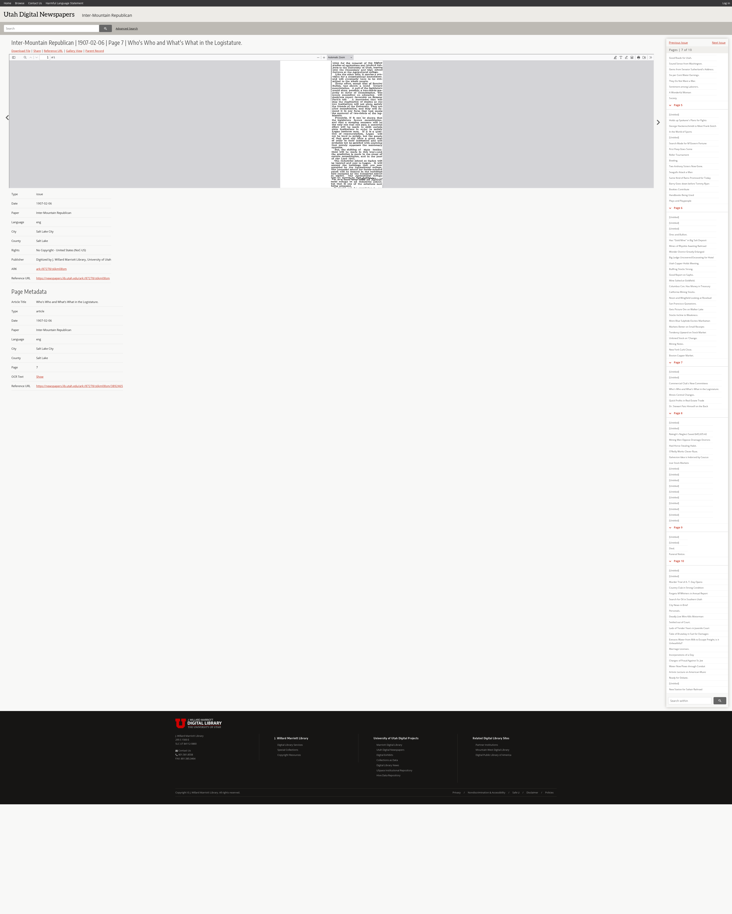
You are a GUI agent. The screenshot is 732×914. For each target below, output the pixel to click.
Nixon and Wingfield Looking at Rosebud (690, 298)
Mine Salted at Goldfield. (682, 280)
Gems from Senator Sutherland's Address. (691, 69)
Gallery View (74, 51)
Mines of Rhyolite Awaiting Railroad (687, 246)
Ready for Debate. (678, 677)
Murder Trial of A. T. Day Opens (685, 582)
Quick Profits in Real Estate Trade (686, 400)
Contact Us (35, 3)
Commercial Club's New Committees (688, 383)
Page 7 (678, 362)
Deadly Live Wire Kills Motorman (686, 616)
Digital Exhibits (384, 755)
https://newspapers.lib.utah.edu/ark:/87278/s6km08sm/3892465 (79, 386)
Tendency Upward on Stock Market (687, 332)
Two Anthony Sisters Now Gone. (686, 166)
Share (37, 51)
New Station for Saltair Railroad (685, 689)
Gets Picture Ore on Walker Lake (686, 309)
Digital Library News (387, 765)
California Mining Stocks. (682, 292)
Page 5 (678, 105)
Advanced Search (127, 28)
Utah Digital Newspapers (390, 749)
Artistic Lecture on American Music (687, 672)
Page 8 (678, 413)
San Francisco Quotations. (683, 303)
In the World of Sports (680, 131)
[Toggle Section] (670, 105)
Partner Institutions (487, 745)
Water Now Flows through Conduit (687, 666)
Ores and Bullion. (678, 234)
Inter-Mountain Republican (107, 15)
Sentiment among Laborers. (684, 86)
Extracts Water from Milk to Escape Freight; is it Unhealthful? (694, 641)
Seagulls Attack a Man (681, 172)
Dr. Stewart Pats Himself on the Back (688, 406)
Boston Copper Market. (681, 355)
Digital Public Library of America (493, 755)
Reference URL (53, 51)
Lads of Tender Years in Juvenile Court (689, 628)
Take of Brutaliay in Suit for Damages (689, 633)
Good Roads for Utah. (680, 58)
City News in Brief (678, 605)
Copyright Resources (289, 755)
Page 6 (678, 208)
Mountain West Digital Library (492, 749)
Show (39, 376)
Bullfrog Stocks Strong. (681, 269)
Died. (672, 548)
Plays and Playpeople (680, 200)
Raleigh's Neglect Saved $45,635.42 (688, 434)
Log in (726, 3)
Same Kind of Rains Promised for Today (690, 178)
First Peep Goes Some (680, 149)
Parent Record (94, 51)
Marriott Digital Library (389, 745)
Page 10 (679, 561)
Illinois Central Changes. (682, 394)
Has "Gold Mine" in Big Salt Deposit (687, 240)
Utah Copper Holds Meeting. (684, 263)
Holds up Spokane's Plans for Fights (688, 120)
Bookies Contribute (679, 189)
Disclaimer (532, 792)
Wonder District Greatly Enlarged (686, 251)
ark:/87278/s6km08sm (51, 269)
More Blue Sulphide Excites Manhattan (689, 320)
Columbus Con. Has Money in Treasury (689, 286)
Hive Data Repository (388, 775)
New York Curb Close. (680, 349)
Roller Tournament (679, 154)
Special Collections (287, 749)
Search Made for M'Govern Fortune (688, 143)
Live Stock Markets (679, 463)
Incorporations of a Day (681, 654)
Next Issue (719, 42)
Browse (19, 3)
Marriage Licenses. (679, 649)
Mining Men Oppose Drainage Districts (689, 439)
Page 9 (678, 527)
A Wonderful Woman (680, 92)
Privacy (457, 792)
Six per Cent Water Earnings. (684, 75)
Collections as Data (387, 760)
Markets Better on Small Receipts (686, 326)
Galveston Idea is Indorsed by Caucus (689, 457)
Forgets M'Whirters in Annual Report (688, 593)
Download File (20, 51)
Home (7, 3)
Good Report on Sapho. (681, 274)
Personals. (674, 610)
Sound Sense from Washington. (685, 63)
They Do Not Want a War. (682, 81)
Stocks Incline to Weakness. (683, 315)
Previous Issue (678, 42)
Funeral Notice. (677, 554)
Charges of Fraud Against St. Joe (686, 660)
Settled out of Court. (679, 622)
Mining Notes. (676, 343)
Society (673, 98)
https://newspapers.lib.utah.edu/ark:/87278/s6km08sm (73, 278)
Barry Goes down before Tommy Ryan (689, 183)
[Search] (105, 28)
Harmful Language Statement (64, 3)
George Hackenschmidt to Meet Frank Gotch (692, 126)
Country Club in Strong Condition (686, 587)
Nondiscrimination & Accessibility (486, 792)
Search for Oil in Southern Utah (685, 599)
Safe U (515, 792)
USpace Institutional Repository (394, 770)
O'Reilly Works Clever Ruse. (683, 451)
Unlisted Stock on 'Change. (683, 338)
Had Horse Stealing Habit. (683, 445)
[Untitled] (674, 114)
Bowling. (673, 160)
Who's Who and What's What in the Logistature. (694, 389)
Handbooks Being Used (681, 195)
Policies (549, 792)
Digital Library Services (290, 745)
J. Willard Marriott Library (189, 736)
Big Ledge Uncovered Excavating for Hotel (691, 257)
